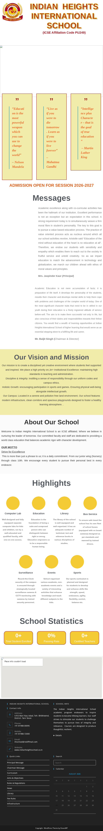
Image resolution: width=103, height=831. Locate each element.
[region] (51, 71)
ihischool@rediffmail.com (25, 742)
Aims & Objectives (15, 778)
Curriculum (12, 773)
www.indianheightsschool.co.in (28, 750)
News (9, 788)
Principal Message (15, 762)
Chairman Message (15, 768)
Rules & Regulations (16, 783)
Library (10, 793)
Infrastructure (13, 803)
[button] (99, 40)
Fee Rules (11, 798)
